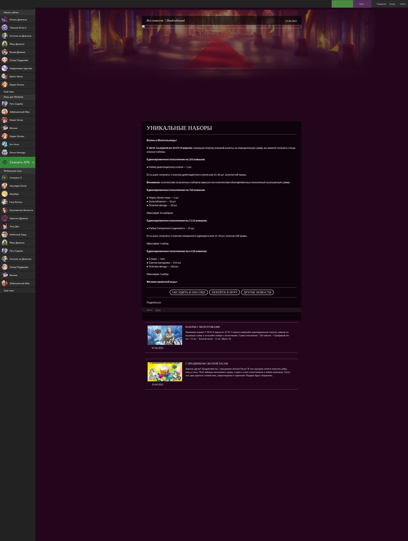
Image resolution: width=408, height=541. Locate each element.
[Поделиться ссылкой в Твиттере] (193, 302)
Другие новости (257, 292)
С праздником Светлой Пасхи (206, 363)
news (158, 310)
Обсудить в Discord (188, 292)
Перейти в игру (224, 292)
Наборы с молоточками (202, 327)
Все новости (155, 20)
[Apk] (17, 162)
